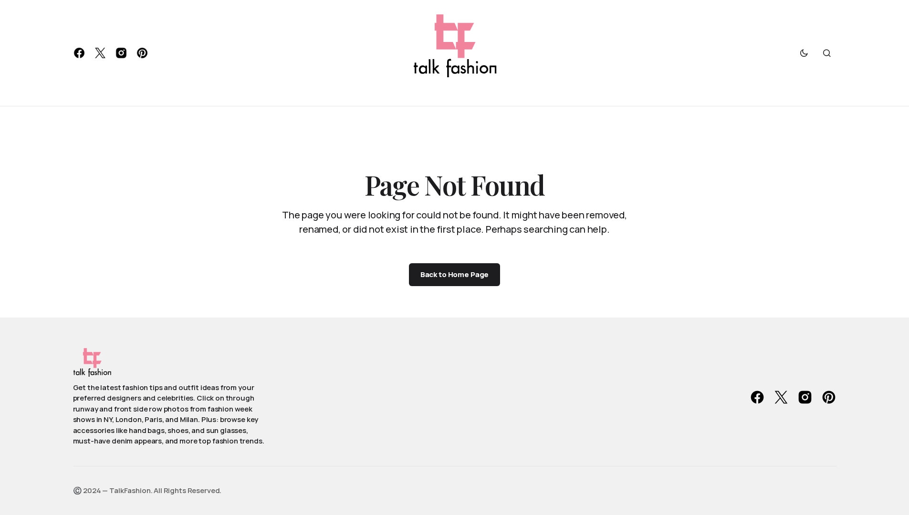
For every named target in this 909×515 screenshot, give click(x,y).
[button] (804, 52)
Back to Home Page (454, 274)
